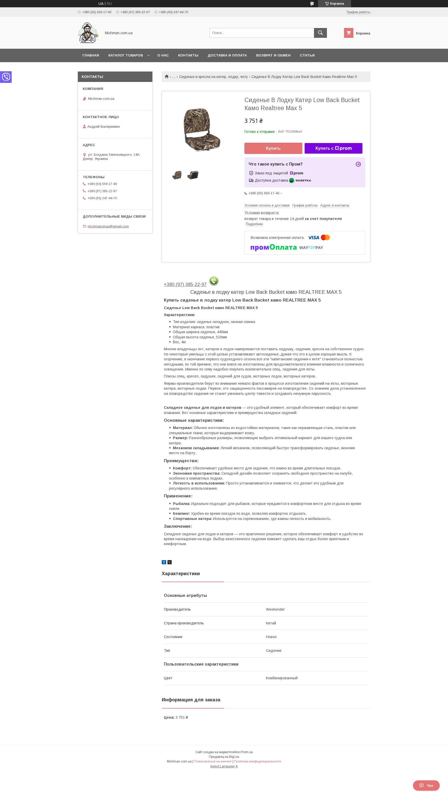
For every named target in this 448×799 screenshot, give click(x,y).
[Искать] (320, 33)
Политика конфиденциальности (257, 761)
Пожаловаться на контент (213, 761)
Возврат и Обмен (273, 55)
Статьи (307, 55)
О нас (163, 55)
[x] (169, 563)
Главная (90, 55)
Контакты (188, 55)
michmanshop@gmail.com (108, 226)
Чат (430, 785)
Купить (273, 148)
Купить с (325, 148)
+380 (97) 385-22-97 (185, 284)
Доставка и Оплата (227, 55)
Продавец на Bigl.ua (224, 757)
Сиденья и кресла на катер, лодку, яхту (213, 77)
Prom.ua (247, 752)
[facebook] (164, 563)
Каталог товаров (125, 55)
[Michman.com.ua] (88, 42)
